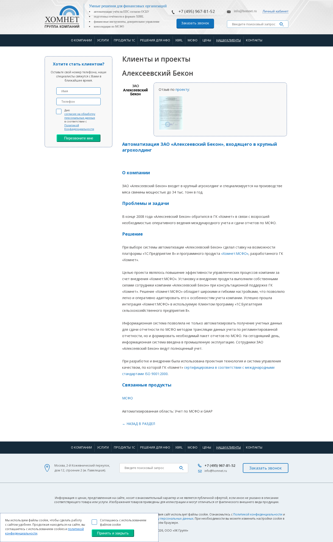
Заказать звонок (195, 23)
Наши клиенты (228, 40)
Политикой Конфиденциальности (79, 127)
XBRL (179, 40)
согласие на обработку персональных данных (79, 115)
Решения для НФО (155, 40)
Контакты (254, 40)
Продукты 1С (124, 40)
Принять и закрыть (113, 533)
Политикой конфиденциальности (257, 514)
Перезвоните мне (78, 138)
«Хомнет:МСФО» (234, 253)
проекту (182, 89)
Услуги (103, 40)
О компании (81, 40)
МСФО (192, 40)
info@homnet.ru (245, 11)
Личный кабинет (275, 11)
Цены (207, 40)
